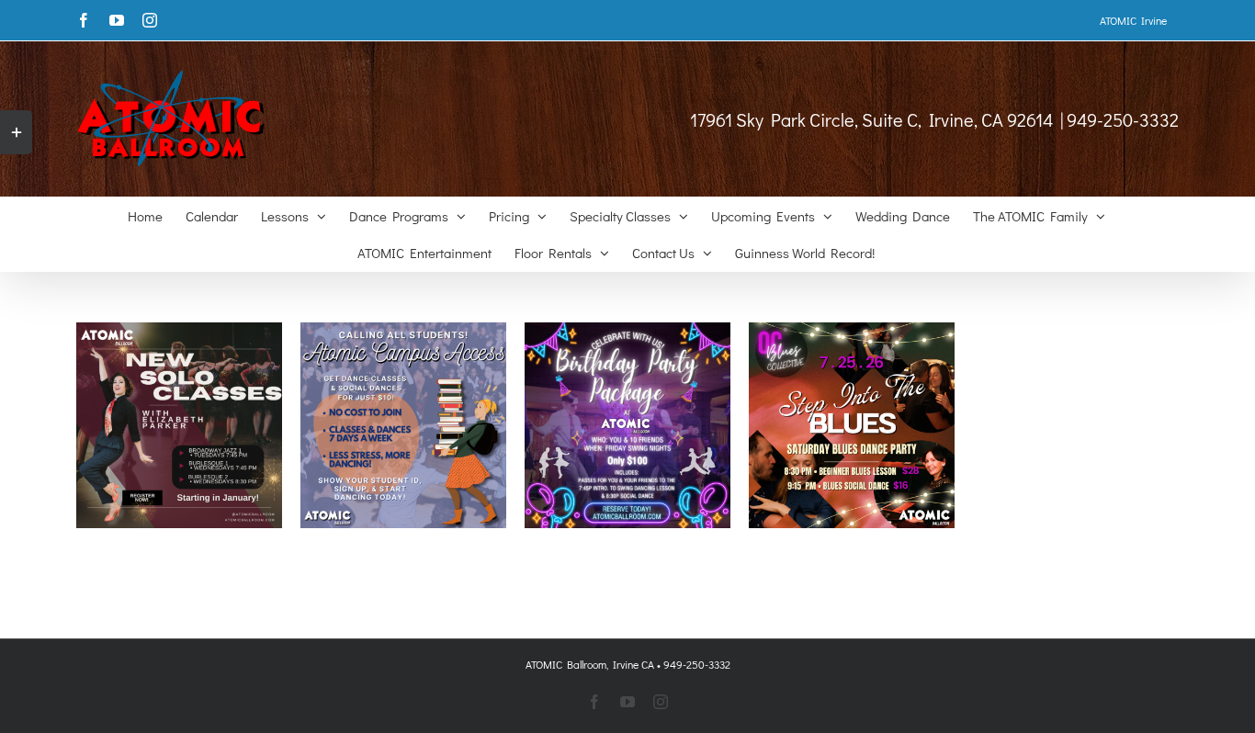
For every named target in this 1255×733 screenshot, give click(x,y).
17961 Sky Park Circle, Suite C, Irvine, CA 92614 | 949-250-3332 (934, 119)
